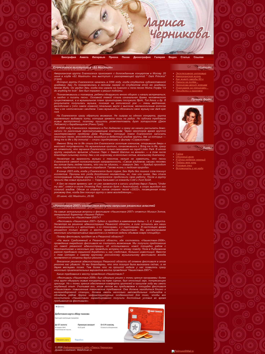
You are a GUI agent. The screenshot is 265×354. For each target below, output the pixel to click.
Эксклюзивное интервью (191, 73)
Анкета (84, 57)
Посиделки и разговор (189, 90)
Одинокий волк (185, 156)
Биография (68, 57)
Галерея (159, 57)
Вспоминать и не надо (189, 168)
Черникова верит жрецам (191, 84)
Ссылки (199, 57)
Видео (173, 57)
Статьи (185, 57)
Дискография (142, 57)
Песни (126, 57)
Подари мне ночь (186, 162)
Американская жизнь (188, 76)
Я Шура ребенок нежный (191, 159)
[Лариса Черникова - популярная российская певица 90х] (132, 53)
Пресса (113, 57)
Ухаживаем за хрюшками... (192, 87)
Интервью (98, 57)
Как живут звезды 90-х (190, 79)
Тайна (179, 153)
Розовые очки (184, 165)
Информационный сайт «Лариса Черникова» (88, 347)
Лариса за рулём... (187, 82)
